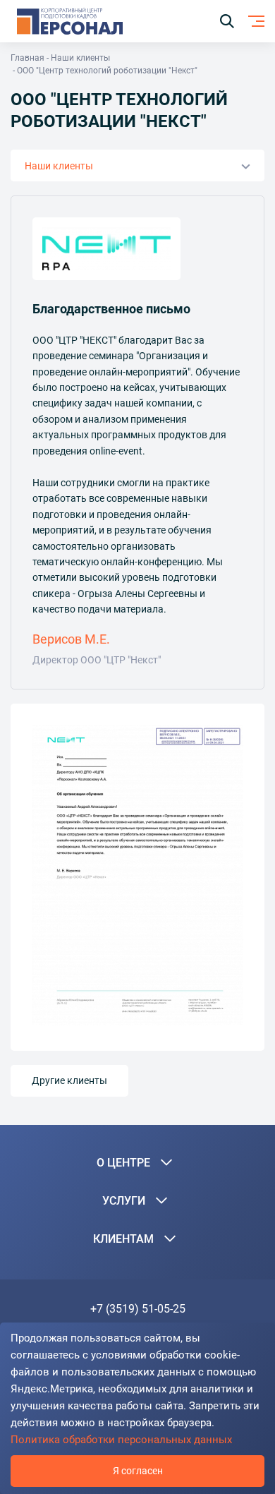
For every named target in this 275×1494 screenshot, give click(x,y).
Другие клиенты (69, 1080)
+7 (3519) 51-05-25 (137, 1308)
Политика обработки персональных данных (121, 1439)
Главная (27, 58)
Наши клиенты (80, 58)
